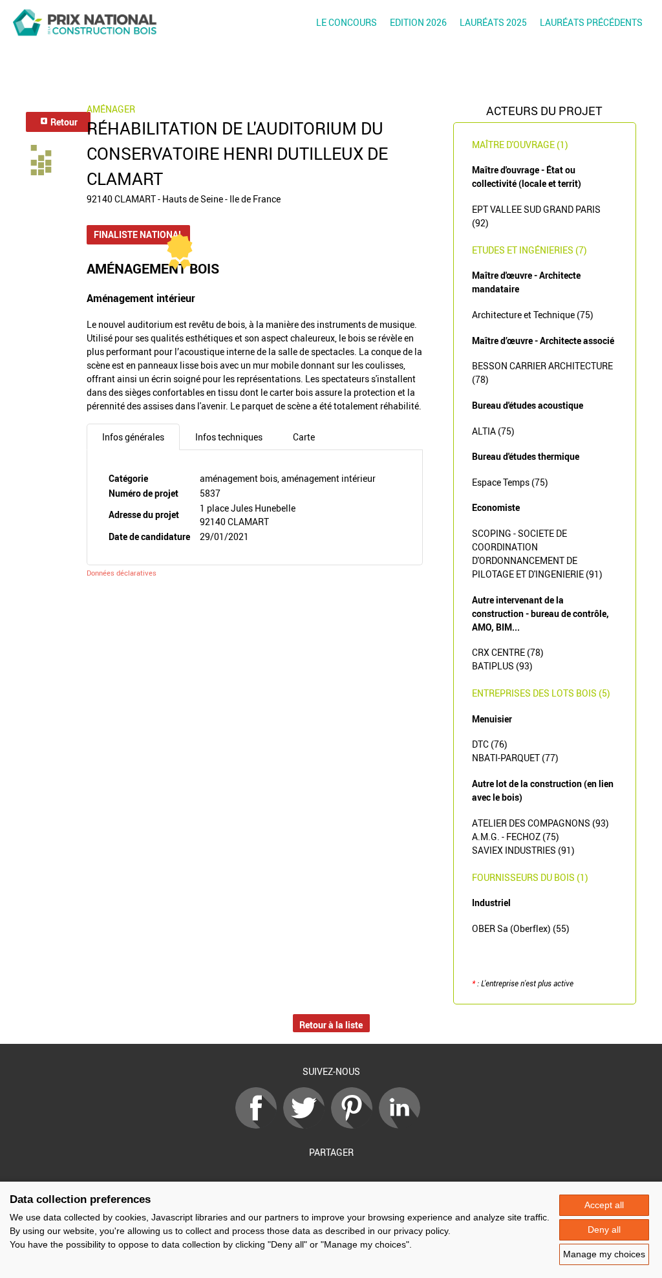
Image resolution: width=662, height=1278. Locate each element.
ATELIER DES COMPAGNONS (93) (540, 823)
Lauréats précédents (591, 22)
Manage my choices (604, 1254)
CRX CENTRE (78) (508, 652)
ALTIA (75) (493, 431)
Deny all (604, 1229)
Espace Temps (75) (510, 482)
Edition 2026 (418, 22)
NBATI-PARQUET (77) (515, 758)
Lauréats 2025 (493, 22)
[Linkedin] (403, 1125)
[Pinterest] (355, 1125)
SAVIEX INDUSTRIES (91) (523, 850)
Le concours (346, 22)
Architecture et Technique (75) (532, 315)
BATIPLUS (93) (502, 666)
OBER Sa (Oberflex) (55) (521, 928)
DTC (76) (489, 744)
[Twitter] (307, 1125)
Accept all (604, 1205)
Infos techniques (228, 437)
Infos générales (133, 437)
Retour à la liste (331, 1025)
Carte (304, 437)
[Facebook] (259, 1125)
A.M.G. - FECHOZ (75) (515, 836)
